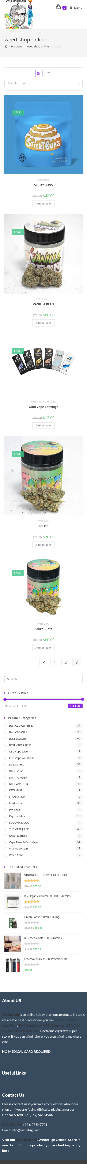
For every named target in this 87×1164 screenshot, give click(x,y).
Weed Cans (43, 299)
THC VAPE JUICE (19, 829)
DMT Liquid (16, 771)
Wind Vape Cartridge (43, 407)
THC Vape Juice (30, 1025)
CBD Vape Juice (18, 751)
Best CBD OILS (18, 732)
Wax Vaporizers (19, 848)
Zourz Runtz (43, 629)
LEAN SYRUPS (17, 797)
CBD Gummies (54, 1025)
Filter (75, 706)
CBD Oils (73, 1025)
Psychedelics (17, 816)
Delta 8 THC (16, 764)
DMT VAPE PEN (18, 784)
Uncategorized (18, 836)
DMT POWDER (18, 777)
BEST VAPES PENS (20, 745)
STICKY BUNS (43, 185)
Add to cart (43, 203)
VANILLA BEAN (43, 304)
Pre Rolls (14, 810)
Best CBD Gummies (21, 726)
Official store (26, 1140)
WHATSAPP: (12, 1124)
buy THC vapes (65, 1020)
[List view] (48, 73)
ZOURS (43, 526)
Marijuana (43, 179)
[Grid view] (38, 73)
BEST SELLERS (17, 739)
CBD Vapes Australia (21, 758)
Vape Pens (9, 1025)
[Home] (5, 46)
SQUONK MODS (19, 822)
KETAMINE (15, 790)
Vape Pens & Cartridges (43, 401)
